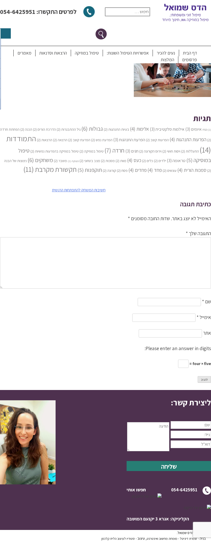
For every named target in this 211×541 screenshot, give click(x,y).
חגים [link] (131, 151)
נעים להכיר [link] (166, 53)
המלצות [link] (167, 60)
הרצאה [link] (60, 139)
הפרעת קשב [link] (79, 139)
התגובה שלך (198, 233)
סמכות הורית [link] (191, 170)
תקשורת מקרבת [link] (50, 169)
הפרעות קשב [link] (157, 139)
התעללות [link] (190, 151)
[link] (172, 95)
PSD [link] (207, 129)
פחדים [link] (137, 170)
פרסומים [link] (189, 60)
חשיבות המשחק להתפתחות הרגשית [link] (79, 190)
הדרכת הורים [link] (44, 129)
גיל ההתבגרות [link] (69, 129)
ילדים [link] (160, 160)
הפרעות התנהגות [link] (188, 139)
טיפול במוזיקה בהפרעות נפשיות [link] (54, 151)
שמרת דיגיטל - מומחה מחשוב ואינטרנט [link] (172, 538)
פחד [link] (154, 170)
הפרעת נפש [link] (101, 139)
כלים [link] (147, 160)
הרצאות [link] (44, 139)
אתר (207, 333)
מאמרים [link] (24, 53)
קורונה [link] (109, 170)
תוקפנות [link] (89, 169)
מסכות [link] (108, 160)
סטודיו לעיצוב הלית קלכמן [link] (118, 538)
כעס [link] (134, 160)
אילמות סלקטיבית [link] (167, 129)
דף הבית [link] (190, 53)
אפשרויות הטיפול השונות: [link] (128, 53)
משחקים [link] (40, 160)
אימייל (204, 317)
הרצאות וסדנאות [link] (53, 53)
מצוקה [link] (73, 161)
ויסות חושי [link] (171, 151)
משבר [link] (60, 160)
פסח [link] (122, 170)
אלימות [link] (139, 129)
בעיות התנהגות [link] (116, 129)
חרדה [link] (114, 150)
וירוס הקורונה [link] (150, 151)
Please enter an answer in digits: (178, 348)
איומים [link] (193, 129)
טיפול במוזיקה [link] (87, 53)
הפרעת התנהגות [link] (129, 140)
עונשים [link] (170, 170)
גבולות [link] (92, 128)
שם (206, 301)
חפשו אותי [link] (136, 490)
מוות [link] (121, 160)
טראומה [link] (176, 160)
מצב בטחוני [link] (90, 160)
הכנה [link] (26, 129)
